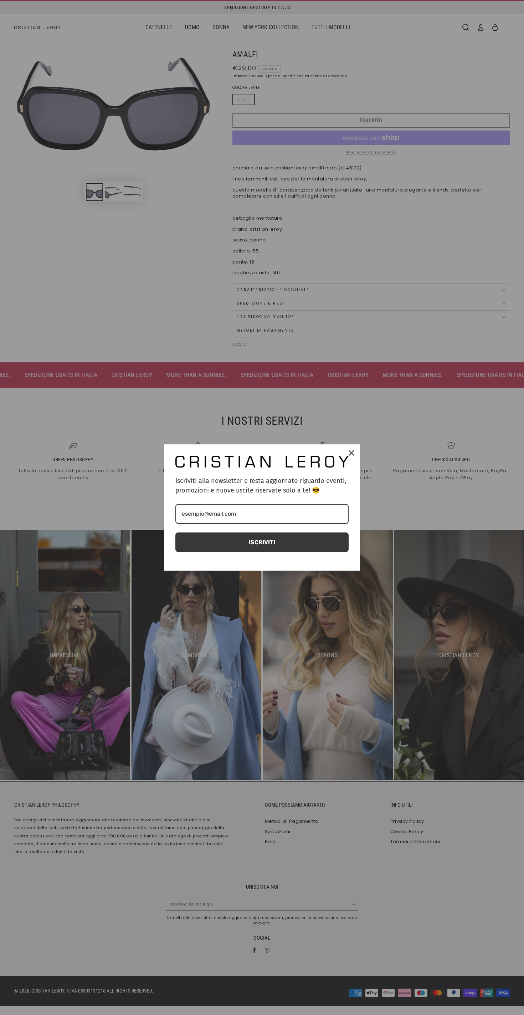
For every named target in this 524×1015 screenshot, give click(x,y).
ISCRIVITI (262, 542)
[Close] (351, 452)
